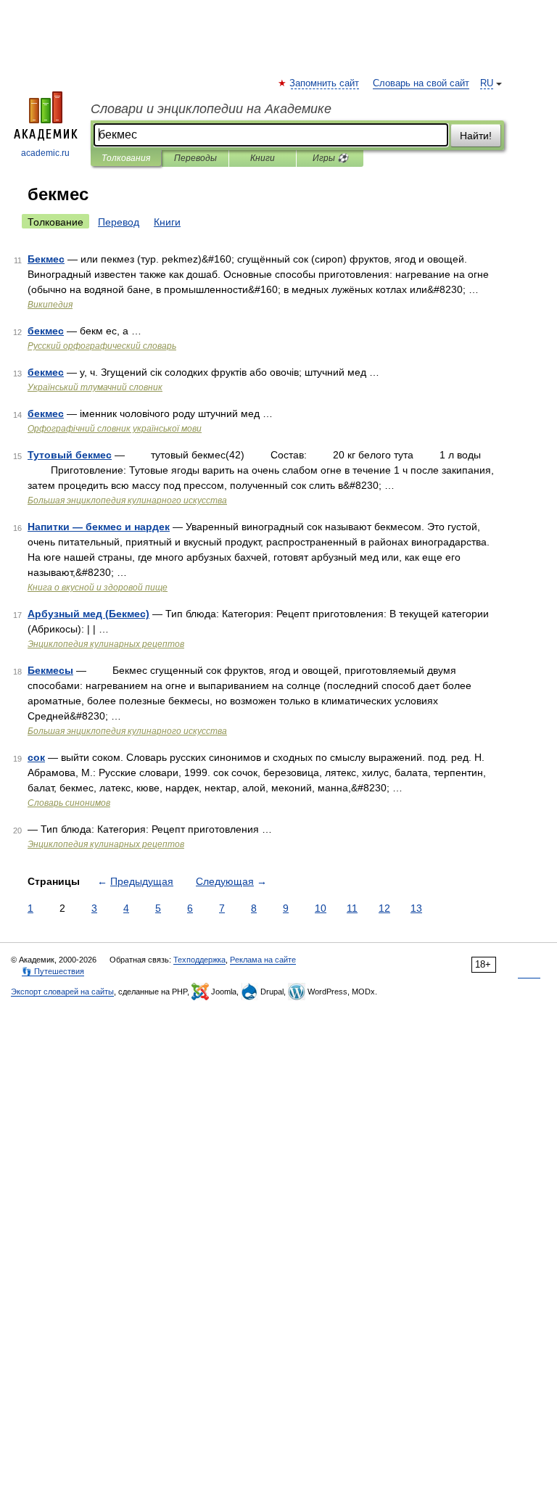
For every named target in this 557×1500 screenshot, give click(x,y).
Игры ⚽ (330, 158)
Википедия (50, 305)
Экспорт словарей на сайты (62, 991)
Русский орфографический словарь (102, 346)
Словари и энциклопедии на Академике (211, 109)
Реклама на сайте (263, 959)
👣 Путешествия (53, 971)
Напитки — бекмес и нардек (99, 526)
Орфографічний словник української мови (115, 429)
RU (486, 83)
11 (352, 908)
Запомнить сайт (325, 83)
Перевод (118, 222)
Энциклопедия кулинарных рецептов (106, 644)
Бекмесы (50, 670)
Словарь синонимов (69, 803)
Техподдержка (199, 959)
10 (320, 908)
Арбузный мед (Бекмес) (88, 613)
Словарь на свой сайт (421, 83)
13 (416, 908)
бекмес (46, 331)
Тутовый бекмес (70, 455)
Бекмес (46, 259)
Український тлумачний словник (95, 387)
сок (36, 757)
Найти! (476, 135)
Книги (262, 158)
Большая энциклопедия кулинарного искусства (127, 500)
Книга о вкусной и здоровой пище (98, 587)
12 (384, 908)
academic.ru (45, 153)
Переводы (195, 158)
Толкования (126, 158)
